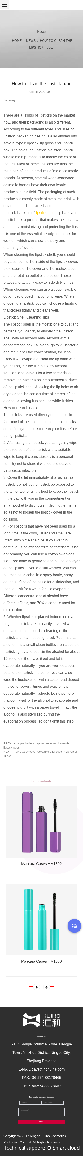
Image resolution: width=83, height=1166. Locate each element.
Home (17, 40)
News (31, 40)
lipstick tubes (45, 213)
